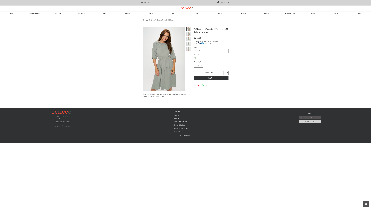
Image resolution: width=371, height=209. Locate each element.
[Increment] (201, 65)
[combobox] (211, 51)
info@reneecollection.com (62, 126)
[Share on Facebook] (195, 85)
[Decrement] (195, 65)
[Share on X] (206, 85)
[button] (228, 2)
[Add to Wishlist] (226, 73)
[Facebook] (60, 118)
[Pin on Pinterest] (199, 85)
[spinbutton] (198, 65)
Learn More (208, 43)
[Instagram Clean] (63, 118)
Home (145, 20)
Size (196, 47)
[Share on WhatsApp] (203, 85)
